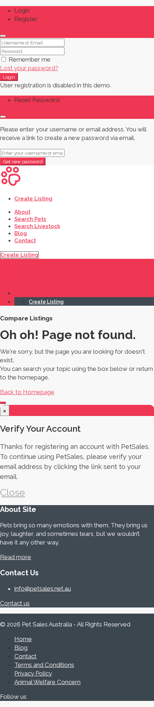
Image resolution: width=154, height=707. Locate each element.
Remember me (28, 59)
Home (23, 639)
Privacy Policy (33, 673)
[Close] (3, 36)
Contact (25, 240)
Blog (20, 233)
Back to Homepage (27, 392)
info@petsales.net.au (42, 588)
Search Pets (30, 219)
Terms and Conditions (44, 664)
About (22, 212)
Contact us (15, 603)
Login (9, 77)
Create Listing (33, 198)
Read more (15, 557)
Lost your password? (29, 68)
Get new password (23, 161)
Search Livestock (37, 226)
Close (12, 492)
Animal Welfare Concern (47, 682)
